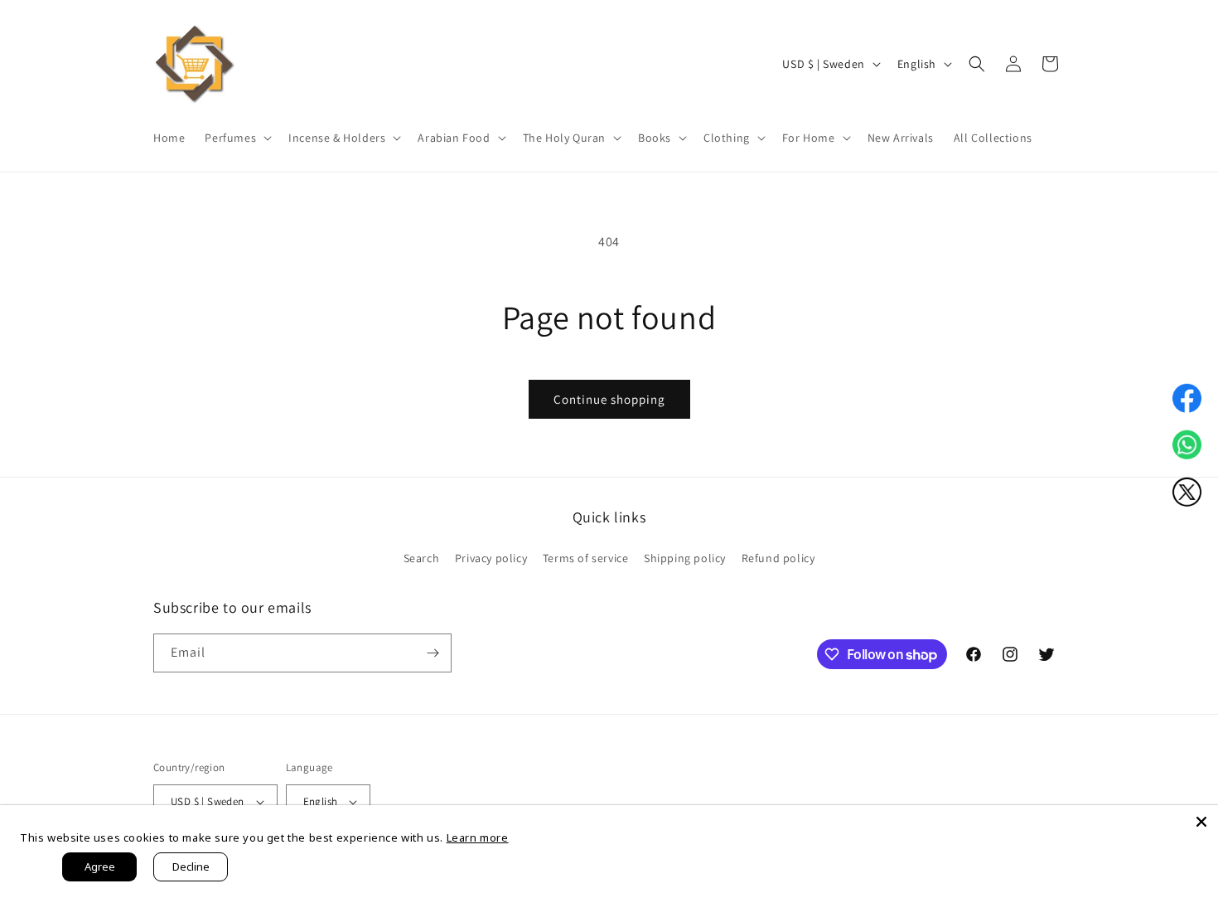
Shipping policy (685, 558)
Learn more (478, 837)
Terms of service (586, 558)
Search (422, 558)
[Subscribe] (432, 652)
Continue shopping (609, 399)
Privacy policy (491, 558)
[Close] (1201, 821)
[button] (236, 137)
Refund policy (778, 558)
